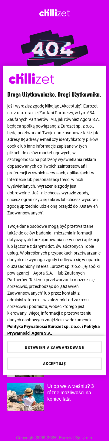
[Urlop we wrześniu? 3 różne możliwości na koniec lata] (25, 397)
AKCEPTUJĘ (54, 363)
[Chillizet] (54, 14)
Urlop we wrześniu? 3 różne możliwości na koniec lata (70, 393)
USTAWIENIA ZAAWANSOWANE (54, 347)
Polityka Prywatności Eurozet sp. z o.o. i (45, 326)
